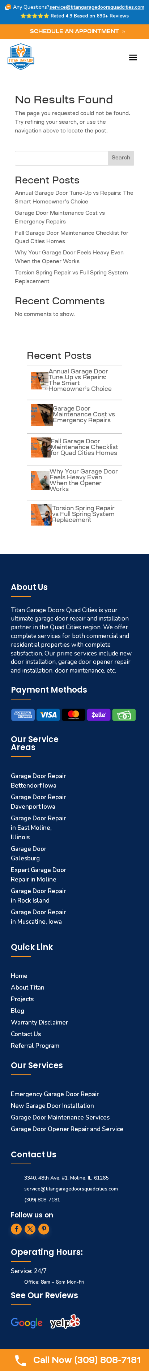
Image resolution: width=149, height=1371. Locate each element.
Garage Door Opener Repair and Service (67, 1129)
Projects (22, 999)
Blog (17, 1011)
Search (121, 158)
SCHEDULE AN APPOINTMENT (74, 32)
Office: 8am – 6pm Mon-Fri (54, 1282)
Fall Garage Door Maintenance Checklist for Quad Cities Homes (84, 447)
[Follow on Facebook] (16, 1229)
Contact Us (26, 1034)
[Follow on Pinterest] (43, 1229)
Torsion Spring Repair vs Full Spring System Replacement (83, 514)
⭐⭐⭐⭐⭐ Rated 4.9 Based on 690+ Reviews (74, 16)
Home (19, 976)
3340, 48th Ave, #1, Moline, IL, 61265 (66, 1177)
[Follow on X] (30, 1229)
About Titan (27, 987)
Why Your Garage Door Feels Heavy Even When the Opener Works (84, 480)
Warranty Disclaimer (39, 1022)
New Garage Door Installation (52, 1106)
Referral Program (35, 1046)
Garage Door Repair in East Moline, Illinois (38, 827)
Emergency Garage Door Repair (55, 1094)
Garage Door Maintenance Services (60, 1117)
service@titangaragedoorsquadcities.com (97, 7)
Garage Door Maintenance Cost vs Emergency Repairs (84, 415)
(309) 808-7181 (42, 1199)
